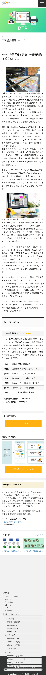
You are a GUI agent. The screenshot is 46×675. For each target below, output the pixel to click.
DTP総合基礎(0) (13, 622)
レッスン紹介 (10, 619)
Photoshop (9, 602)
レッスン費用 (23, 423)
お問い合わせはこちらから (23, 469)
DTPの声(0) (11, 648)
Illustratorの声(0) (13, 638)
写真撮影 (8, 610)
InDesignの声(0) (13, 645)
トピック (8, 652)
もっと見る (38, 535)
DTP (6, 608)
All (6, 670)
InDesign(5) (11, 631)
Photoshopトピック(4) (16, 659)
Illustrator (8, 600)
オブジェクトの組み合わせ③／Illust (14, 551)
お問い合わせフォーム (13, 522)
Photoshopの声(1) (14, 642)
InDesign (8, 605)
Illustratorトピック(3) (15, 656)
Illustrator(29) (12, 625)
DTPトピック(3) (13, 666)
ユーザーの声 (10, 635)
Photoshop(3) (12, 628)
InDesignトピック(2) (15, 662)
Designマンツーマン (13, 597)
